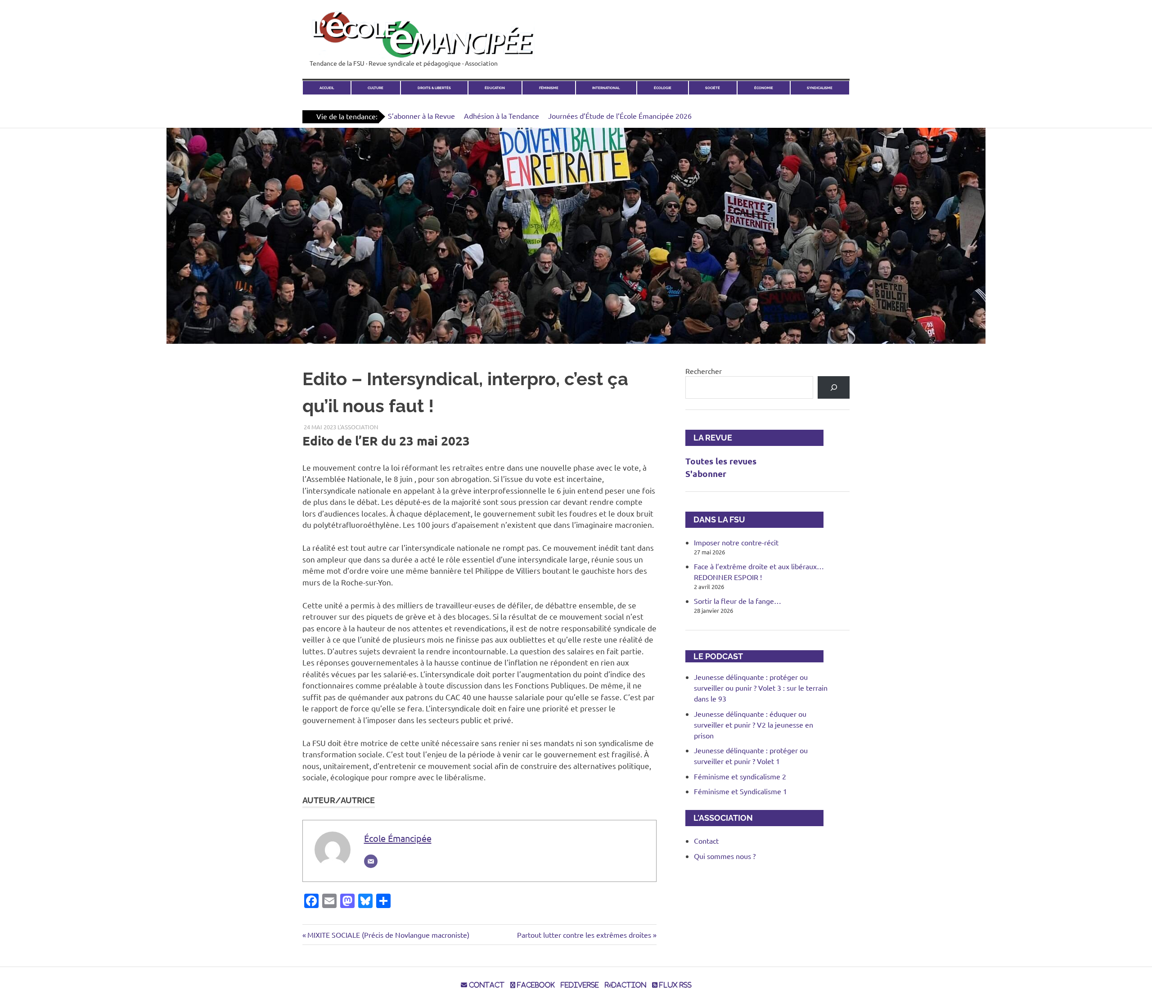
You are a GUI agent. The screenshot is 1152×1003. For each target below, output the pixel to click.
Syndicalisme (819, 88)
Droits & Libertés (434, 88)
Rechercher (703, 370)
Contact (706, 840)
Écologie (662, 88)
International (606, 88)
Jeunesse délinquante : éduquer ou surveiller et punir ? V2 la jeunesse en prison (753, 724)
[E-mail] (371, 861)
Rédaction (625, 985)
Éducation (495, 88)
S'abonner (705, 473)
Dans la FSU (715, 519)
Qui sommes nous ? (725, 855)
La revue (708, 437)
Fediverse (580, 985)
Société (712, 88)
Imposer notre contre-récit (736, 542)
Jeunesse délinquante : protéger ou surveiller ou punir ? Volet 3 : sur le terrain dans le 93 (761, 687)
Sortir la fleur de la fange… (737, 600)
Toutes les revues (720, 461)
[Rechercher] (834, 387)
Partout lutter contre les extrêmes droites (584, 934)
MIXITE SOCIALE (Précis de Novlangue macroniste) (388, 934)
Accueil (327, 88)
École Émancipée (398, 838)
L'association (358, 427)
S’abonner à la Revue (421, 115)
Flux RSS (674, 985)
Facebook (535, 985)
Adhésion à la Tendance (501, 115)
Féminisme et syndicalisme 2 (740, 776)
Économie (763, 88)
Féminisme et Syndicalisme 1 (740, 791)
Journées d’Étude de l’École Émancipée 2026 (620, 115)
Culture (375, 88)
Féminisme (548, 88)
